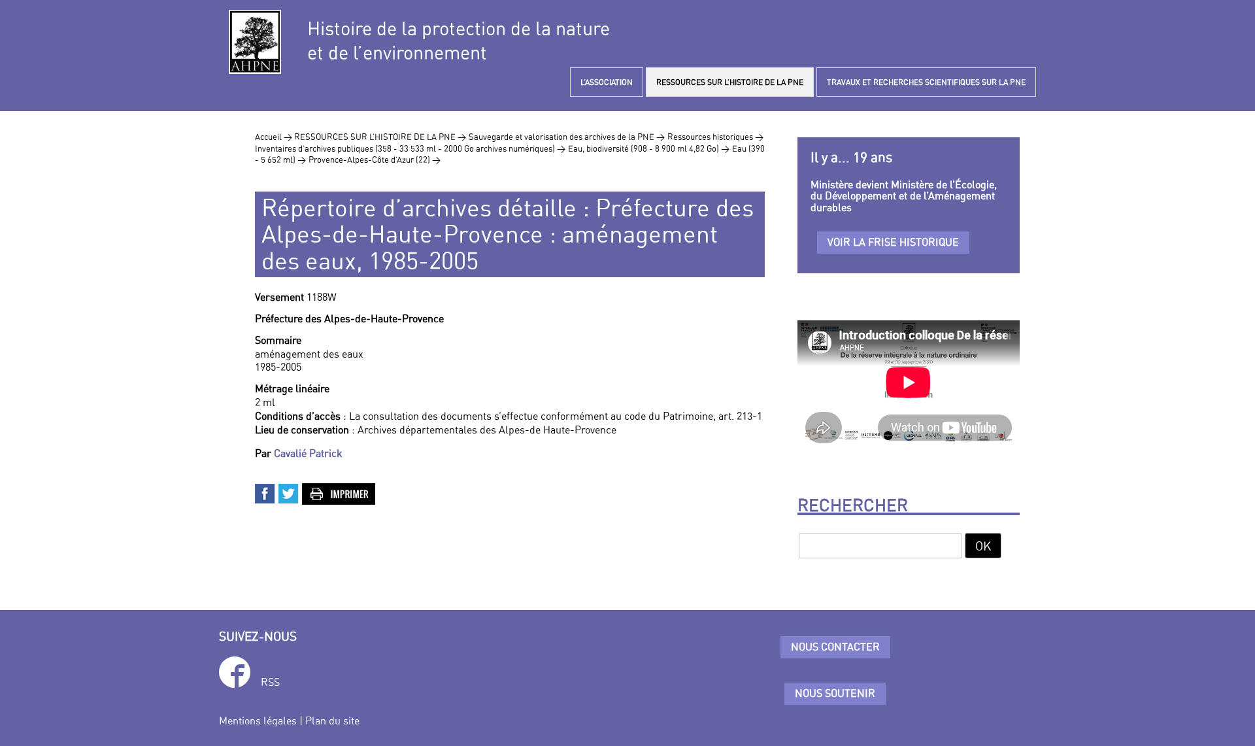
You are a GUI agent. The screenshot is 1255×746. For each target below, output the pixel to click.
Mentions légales (258, 720)
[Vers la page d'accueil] (255, 42)
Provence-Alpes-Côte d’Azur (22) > (375, 159)
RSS (270, 681)
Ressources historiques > (715, 136)
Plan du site (332, 720)
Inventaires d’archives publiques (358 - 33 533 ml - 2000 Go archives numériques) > (410, 148)
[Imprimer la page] (339, 492)
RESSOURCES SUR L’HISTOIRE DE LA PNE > (380, 136)
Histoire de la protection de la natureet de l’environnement (458, 40)
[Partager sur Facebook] (265, 492)
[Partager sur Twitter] (288, 492)
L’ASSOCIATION (606, 82)
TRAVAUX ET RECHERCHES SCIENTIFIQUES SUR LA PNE (926, 82)
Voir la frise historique (893, 241)
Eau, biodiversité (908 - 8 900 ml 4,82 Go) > (648, 148)
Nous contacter (835, 646)
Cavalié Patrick (308, 453)
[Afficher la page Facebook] (234, 674)
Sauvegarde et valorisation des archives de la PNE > (567, 136)
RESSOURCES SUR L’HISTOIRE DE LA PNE (729, 82)
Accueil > (274, 136)
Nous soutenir (835, 693)
